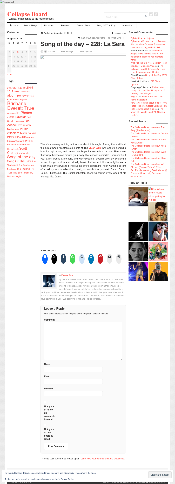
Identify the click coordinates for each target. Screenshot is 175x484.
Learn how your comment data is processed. (103, 458)
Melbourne (13, 129)
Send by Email (86, 51)
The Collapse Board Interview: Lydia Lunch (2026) (148, 153)
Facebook (156, 14)
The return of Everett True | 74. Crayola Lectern (148, 112)
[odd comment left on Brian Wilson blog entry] (138, 196)
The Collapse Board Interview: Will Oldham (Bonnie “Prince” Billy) (148, 165)
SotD (15, 165)
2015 (22, 87)
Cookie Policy (67, 479)
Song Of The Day (106, 25)
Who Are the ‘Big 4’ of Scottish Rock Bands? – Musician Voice (149, 64)
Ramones (11, 144)
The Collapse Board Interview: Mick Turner (148, 147)
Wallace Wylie (14, 176)
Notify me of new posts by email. (49, 434)
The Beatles (24, 165)
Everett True (83, 25)
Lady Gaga (19, 121)
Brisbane (16, 103)
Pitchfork (12, 137)
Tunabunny (28, 172)
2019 (23, 91)
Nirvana (25, 133)
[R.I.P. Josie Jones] (138, 251)
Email (161, 14)
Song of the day (21, 157)
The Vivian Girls (113, 38)
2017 (10, 91)
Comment (49, 319)
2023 (28, 91)
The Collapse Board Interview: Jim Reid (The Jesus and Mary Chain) (148, 69)
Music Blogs (30, 25)
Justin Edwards (16, 117)
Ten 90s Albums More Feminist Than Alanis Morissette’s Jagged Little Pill (148, 44)
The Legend (23, 168)
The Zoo (17, 172)
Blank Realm (13, 99)
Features (49, 25)
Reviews (65, 25)
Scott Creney (17, 150)
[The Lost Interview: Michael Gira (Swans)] (158, 271)
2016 (29, 87)
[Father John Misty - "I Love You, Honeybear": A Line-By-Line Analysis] (158, 251)
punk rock (27, 140)
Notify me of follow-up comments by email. (49, 413)
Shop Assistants (97, 38)
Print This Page (67, 51)
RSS (165, 14)
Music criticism (17, 130)
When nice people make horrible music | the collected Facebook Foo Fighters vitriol (147, 55)
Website (48, 388)
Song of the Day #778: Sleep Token (149, 76)
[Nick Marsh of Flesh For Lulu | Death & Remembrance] (157, 211)
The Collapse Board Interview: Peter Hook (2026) (148, 141)
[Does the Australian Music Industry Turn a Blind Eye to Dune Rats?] (138, 231)
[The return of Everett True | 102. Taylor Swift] (138, 271)
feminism (11, 113)
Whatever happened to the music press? (31, 18)
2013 (10, 87)
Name (47, 364)
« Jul (9, 74)
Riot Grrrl (21, 144)
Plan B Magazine (25, 137)
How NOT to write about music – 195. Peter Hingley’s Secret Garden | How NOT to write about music (149, 105)
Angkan (134, 96)
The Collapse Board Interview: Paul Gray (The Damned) (148, 129)
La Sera (85, 38)
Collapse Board (27, 13)
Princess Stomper (15, 140)
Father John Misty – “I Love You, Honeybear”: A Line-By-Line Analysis (148, 90)
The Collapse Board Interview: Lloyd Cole (148, 159)
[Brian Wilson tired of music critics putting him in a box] (158, 194)
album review (17, 95)
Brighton (23, 99)
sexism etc (24, 153)
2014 (16, 87)
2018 (16, 91)
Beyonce (30, 96)
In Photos (24, 112)
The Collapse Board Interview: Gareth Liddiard (149, 135)
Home (16, 25)
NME (34, 133)
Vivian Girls (95, 147)
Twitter (151, 14)
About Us (127, 25)
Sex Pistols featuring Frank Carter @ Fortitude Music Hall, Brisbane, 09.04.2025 (149, 173)
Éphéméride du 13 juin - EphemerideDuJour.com (142, 40)
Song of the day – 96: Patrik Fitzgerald (147, 98)
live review (24, 125)
